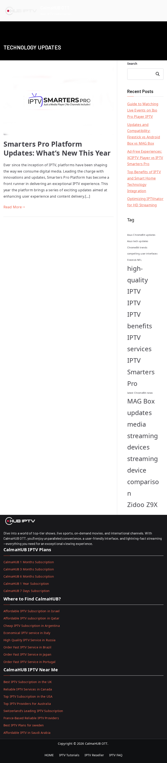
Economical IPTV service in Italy (26, 633)
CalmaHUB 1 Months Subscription (28, 562)
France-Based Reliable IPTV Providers (31, 718)
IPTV (134, 302)
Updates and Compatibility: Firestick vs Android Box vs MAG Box (143, 134)
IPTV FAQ (115, 755)
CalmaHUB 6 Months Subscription (28, 576)
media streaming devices (142, 436)
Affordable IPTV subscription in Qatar (31, 618)
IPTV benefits (139, 320)
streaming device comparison (143, 475)
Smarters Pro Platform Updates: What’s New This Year (57, 148)
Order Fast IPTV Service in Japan (27, 654)
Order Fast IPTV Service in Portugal (29, 662)
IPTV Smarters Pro (141, 372)
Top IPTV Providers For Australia (27, 704)
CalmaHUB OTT (54, 7)
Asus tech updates (137, 241)
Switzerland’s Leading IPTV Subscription (33, 711)
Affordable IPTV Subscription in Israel (31, 611)
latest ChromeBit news (140, 392)
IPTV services (139, 343)
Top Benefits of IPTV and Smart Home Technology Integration (144, 181)
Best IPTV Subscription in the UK (27, 682)
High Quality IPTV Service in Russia (29, 640)
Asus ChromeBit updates (141, 234)
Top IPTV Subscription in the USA (27, 696)
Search (132, 63)
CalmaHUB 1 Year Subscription (26, 584)
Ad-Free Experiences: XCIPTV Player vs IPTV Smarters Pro (145, 157)
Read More (12, 207)
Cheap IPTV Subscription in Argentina (31, 626)
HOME (49, 755)
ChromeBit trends (137, 247)
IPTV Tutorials (69, 755)
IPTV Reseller (94, 755)
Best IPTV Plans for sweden (23, 725)
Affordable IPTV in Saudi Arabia (26, 733)
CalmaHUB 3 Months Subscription (28, 569)
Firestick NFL (134, 259)
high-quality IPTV (137, 280)
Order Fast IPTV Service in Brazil (27, 647)
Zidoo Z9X (142, 504)
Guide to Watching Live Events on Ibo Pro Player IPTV (143, 110)
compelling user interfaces (142, 253)
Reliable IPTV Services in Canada (27, 689)
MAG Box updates (141, 407)
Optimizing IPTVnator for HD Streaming (145, 201)
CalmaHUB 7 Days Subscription (26, 591)
